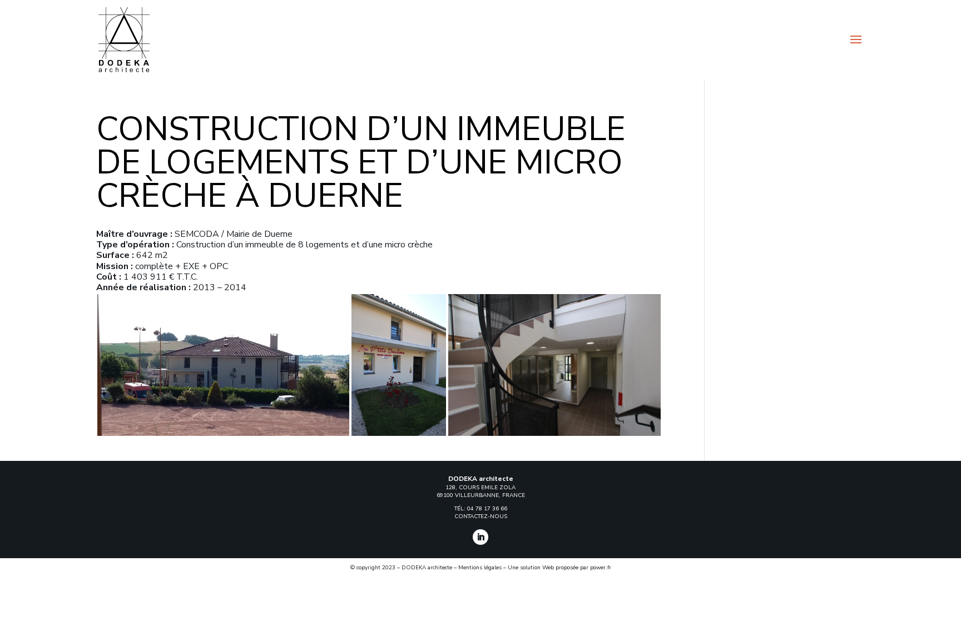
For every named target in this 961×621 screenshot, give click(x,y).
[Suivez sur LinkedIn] (480, 537)
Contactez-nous (480, 516)
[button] (223, 365)
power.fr (600, 568)
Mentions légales (480, 568)
